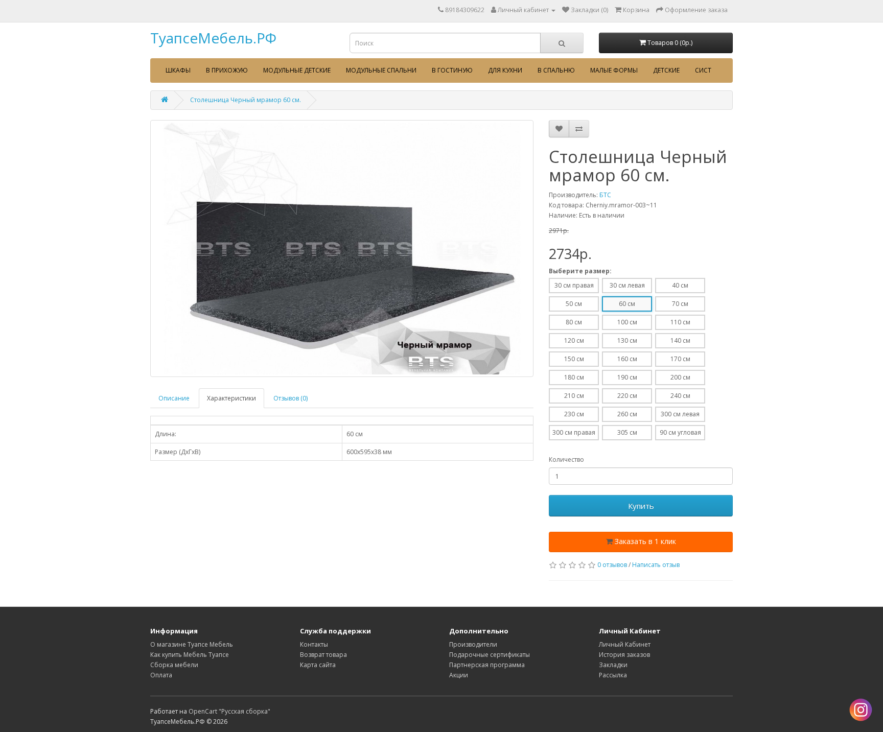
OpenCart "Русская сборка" (229, 711)
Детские (666, 70)
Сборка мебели (174, 664)
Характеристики (231, 398)
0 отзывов (612, 564)
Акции (458, 675)
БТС (605, 195)
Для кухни (505, 70)
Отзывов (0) (290, 398)
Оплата (161, 675)
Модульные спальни (381, 70)
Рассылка (613, 675)
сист (703, 70)
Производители (473, 644)
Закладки (613, 664)
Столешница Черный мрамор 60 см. (245, 100)
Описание (174, 398)
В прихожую (227, 70)
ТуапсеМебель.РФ (213, 38)
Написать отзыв (656, 564)
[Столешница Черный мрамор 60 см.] (341, 248)
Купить (641, 506)
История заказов (624, 654)
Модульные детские (297, 70)
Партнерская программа (487, 664)
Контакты (314, 644)
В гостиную (452, 70)
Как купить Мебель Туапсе (189, 654)
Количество (566, 459)
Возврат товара (323, 654)
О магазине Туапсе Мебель (191, 644)
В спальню (556, 70)
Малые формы (614, 70)
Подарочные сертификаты (489, 654)
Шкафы (178, 70)
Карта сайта (318, 664)
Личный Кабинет (624, 644)
